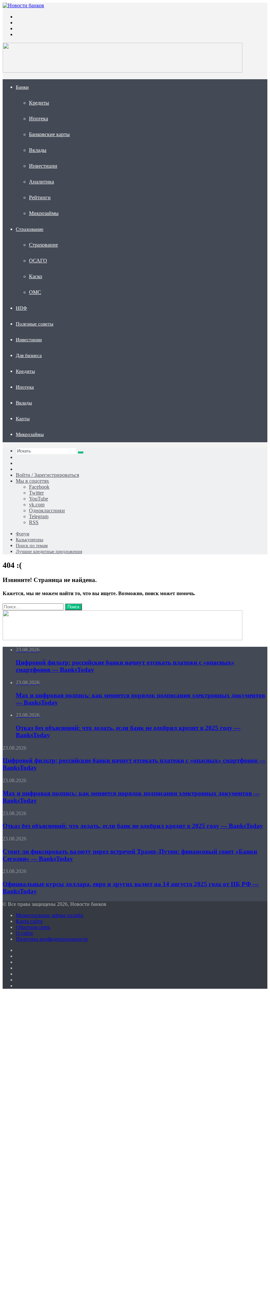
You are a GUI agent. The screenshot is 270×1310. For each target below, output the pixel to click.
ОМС (35, 292)
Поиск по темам (32, 545)
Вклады (37, 150)
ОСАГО (38, 260)
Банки (22, 87)
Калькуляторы (29, 539)
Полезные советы (34, 324)
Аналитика (41, 181)
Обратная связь (33, 927)
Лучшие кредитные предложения (49, 551)
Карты (23, 418)
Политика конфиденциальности (52, 939)
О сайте (24, 933)
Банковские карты (49, 134)
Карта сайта (29, 921)
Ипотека (38, 118)
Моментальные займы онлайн (49, 915)
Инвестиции (43, 166)
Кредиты (39, 103)
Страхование (29, 229)
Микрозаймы (44, 213)
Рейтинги (40, 197)
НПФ (21, 308)
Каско (35, 276)
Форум (22, 533)
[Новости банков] (23, 5)
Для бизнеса (29, 355)
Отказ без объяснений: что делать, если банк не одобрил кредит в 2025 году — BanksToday (133, 825)
